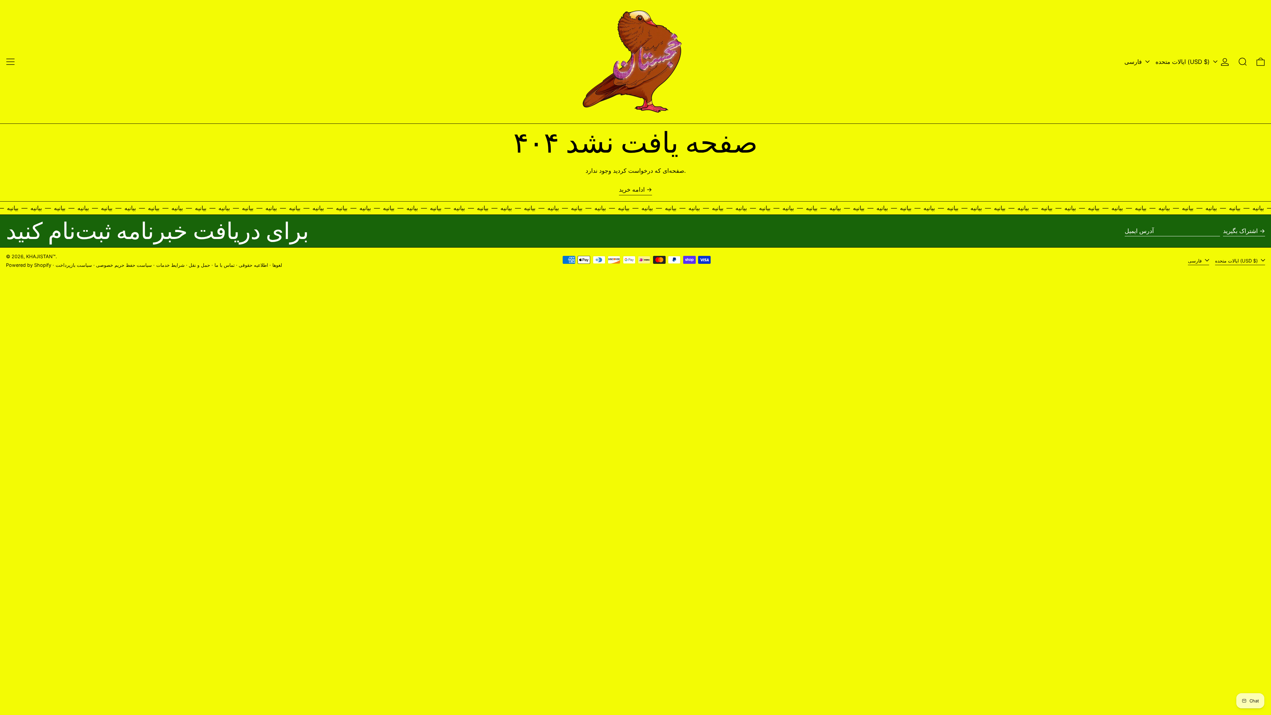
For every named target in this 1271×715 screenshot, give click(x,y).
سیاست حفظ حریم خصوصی (124, 265)
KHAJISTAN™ (41, 256)
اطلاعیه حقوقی (253, 265)
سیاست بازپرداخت (74, 265)
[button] (1242, 61)
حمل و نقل (199, 265)
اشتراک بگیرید (1240, 230)
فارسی (1134, 61)
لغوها (277, 265)
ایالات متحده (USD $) (1183, 61)
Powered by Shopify (28, 265)
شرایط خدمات (170, 265)
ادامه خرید (632, 189)
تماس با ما (224, 265)
